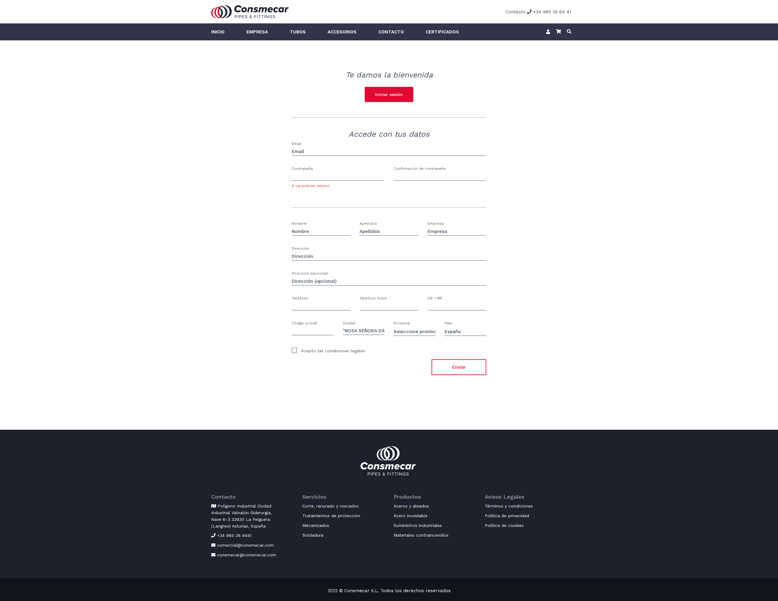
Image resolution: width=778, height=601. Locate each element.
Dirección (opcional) (310, 273)
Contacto (515, 12)
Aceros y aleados (411, 506)
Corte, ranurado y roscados (330, 506)
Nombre (299, 223)
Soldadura (312, 535)
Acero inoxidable (411, 515)
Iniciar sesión (389, 94)
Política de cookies (504, 525)
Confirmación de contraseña (420, 168)
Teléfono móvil (373, 298)
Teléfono (300, 298)
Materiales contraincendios (421, 535)
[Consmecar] (250, 11)
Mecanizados (315, 525)
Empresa (257, 32)
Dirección (300, 248)
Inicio (218, 32)
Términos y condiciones (509, 506)
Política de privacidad (507, 515)
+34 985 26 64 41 (551, 12)
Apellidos (368, 223)
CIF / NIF (435, 298)
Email (296, 144)
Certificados (442, 32)
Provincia (402, 323)
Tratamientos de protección (331, 515)
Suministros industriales (418, 525)
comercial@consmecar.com (244, 545)
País (448, 323)
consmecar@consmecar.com (245, 554)
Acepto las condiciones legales (332, 350)
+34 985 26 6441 (233, 535)
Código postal (304, 323)
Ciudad (349, 323)
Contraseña (302, 168)
